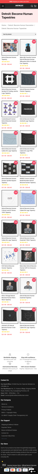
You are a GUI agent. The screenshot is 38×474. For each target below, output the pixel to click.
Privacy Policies (6, 410)
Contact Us (4, 433)
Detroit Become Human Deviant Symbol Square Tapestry (9, 180)
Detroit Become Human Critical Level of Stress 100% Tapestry (9, 210)
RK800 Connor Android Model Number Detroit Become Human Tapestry (28, 180)
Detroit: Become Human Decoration (20, 25)
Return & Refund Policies (9, 430)
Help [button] (34, 471)
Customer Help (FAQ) (8, 436)
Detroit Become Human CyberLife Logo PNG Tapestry (27, 151)
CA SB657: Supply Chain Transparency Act (14, 415)
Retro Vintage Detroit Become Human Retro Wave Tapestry (8, 297)
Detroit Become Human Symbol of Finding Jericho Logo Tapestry (10, 91)
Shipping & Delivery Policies (9, 424)
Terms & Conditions (7, 407)
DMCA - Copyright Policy (9, 412)
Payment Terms (6, 427)
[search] (32, 6)
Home (4, 25)
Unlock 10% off (4, 465)
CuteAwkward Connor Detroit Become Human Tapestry (9, 121)
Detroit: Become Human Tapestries (14, 28)
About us (4, 404)
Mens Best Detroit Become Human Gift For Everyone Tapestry (28, 268)
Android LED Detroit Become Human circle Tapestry (8, 327)
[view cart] (35, 6)
